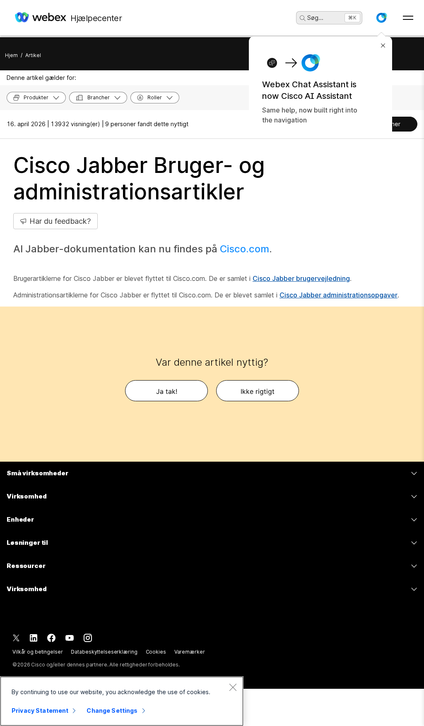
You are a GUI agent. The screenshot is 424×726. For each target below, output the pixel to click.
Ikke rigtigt (258, 391)
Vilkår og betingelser (37, 652)
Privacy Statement (40, 710)
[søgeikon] (303, 18)
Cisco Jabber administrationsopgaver (338, 295)
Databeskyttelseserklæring (104, 652)
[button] (381, 18)
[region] (121, 701)
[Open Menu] (408, 18)
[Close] (233, 687)
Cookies (156, 652)
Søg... (315, 17)
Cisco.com (244, 249)
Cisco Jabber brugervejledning (301, 278)
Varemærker (189, 652)
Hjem (11, 55)
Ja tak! (166, 391)
